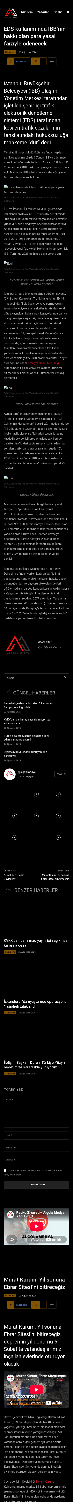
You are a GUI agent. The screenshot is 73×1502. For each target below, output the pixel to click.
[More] (52, 61)
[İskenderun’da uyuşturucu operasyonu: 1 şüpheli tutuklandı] (36, 978)
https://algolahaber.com (49, 647)
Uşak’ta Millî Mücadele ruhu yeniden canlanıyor (25, 754)
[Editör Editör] (18, 645)
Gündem (10, 52)
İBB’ (35, 214)
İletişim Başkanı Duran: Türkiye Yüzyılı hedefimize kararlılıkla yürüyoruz (34, 1065)
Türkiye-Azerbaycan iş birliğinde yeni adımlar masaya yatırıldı (26, 738)
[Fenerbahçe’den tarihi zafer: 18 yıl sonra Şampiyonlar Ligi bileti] (63, 707)
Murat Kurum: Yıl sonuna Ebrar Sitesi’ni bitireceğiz (55, 877)
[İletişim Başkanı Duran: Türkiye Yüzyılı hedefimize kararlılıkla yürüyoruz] (36, 1039)
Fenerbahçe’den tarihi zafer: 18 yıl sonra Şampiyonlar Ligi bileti (28, 705)
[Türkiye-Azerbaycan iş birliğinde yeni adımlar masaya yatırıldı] (63, 739)
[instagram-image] (15, 794)
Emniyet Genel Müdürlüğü (43, 363)
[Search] (65, 677)
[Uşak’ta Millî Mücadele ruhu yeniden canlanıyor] (63, 755)
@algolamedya (27, 772)
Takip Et (61, 774)
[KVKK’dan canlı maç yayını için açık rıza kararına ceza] (63, 723)
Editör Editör (44, 642)
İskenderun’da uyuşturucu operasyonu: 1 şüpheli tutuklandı (35, 1004)
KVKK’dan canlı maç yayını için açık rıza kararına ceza (27, 722)
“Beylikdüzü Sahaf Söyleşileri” (14, 877)
